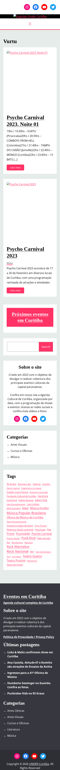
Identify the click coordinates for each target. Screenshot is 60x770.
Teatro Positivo (16, 560)
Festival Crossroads (39, 492)
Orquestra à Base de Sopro (20, 525)
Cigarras (37, 484)
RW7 (32, 551)
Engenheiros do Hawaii (31, 488)
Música (10, 263)
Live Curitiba (33, 504)
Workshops (32, 561)
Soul (8, 556)
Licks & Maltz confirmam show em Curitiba (30, 654)
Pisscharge (40, 529)
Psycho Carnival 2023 (25, 252)
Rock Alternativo (18, 546)
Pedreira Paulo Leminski (20, 529)
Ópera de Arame (15, 564)
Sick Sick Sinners (43, 551)
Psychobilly (23, 534)
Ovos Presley (41, 525)
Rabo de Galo (43, 538)
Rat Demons (17, 542)
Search (46, 347)
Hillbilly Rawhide (26, 500)
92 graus (11, 484)
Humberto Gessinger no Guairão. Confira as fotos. (29, 685)
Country (46, 484)
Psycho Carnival (42, 534)
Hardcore (43, 496)
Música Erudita (39, 508)
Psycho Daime (13, 538)
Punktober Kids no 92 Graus (25, 693)
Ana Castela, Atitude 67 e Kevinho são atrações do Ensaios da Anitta (29, 664)
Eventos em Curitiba (24, 596)
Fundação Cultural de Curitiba (21, 496)
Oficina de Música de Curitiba (25, 517)
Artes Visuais (19, 444)
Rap (8, 542)
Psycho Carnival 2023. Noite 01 (25, 120)
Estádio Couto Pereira (17, 492)
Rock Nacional (17, 551)
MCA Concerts (14, 508)
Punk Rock (28, 538)
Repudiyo (28, 542)
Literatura (13, 729)
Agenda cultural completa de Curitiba (28, 603)
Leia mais (16, 168)
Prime (10, 534)
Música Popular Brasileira (26, 512)
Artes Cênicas (15, 711)
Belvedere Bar (24, 484)
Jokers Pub (41, 500)
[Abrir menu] (30, 24)
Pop (49, 529)
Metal (25, 508)
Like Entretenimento (16, 504)
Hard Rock (12, 500)
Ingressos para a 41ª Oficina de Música (27, 675)
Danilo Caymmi (13, 488)
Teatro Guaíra (32, 556)
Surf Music (16, 556)
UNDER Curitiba (39, 764)
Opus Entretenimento (16, 521)
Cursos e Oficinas (21, 451)
